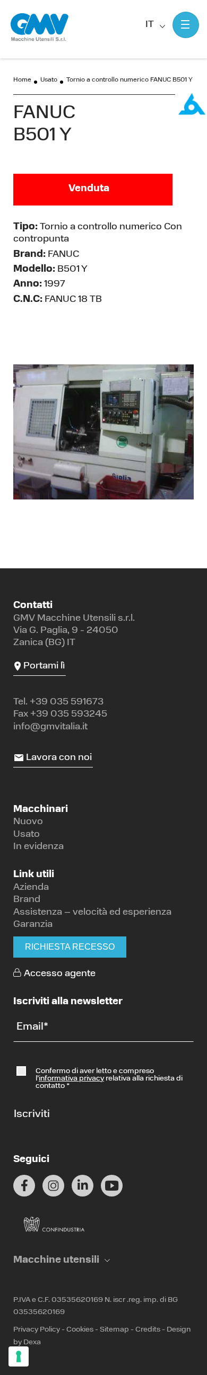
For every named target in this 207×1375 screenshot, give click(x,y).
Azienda (31, 887)
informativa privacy (71, 1079)
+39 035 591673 (67, 702)
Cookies (79, 1330)
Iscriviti (32, 1114)
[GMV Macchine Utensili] (40, 27)
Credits (147, 1330)
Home (22, 80)
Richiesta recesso (70, 946)
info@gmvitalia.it (50, 727)
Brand (26, 900)
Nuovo (28, 822)
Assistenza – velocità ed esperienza (92, 912)
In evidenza (38, 847)
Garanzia (33, 925)
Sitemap (114, 1330)
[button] (61, 1261)
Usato (48, 80)
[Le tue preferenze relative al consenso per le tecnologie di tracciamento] (18, 1356)
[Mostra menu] (185, 25)
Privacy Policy (36, 1330)
